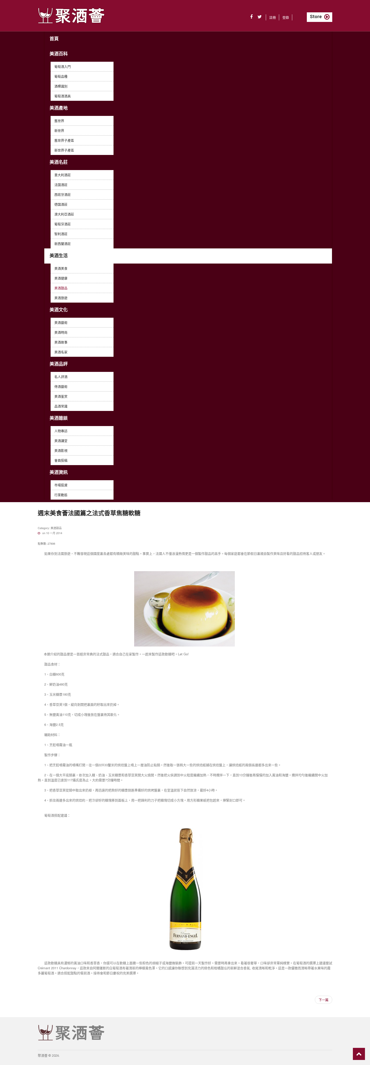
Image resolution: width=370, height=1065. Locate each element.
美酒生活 (59, 255)
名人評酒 (60, 376)
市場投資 (60, 484)
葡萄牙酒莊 (62, 223)
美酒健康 (60, 278)
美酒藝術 (60, 322)
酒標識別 (60, 86)
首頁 (54, 38)
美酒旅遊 (60, 297)
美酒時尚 (60, 332)
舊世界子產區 (64, 140)
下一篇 (323, 999)
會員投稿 (60, 460)
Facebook (251, 17)
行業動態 (60, 494)
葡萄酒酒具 (62, 95)
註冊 (272, 17)
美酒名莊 (59, 162)
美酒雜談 (59, 418)
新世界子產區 (64, 150)
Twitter (259, 17)
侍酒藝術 (60, 386)
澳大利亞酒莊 (64, 214)
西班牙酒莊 (62, 194)
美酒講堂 (60, 440)
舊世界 (59, 120)
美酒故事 (60, 342)
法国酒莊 (60, 184)
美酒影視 (60, 450)
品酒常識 (60, 406)
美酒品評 (59, 364)
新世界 (59, 130)
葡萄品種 (60, 76)
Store (316, 16)
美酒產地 (59, 108)
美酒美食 (60, 268)
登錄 (285, 17)
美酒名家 (60, 351)
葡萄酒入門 (62, 66)
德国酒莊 (60, 204)
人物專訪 (60, 430)
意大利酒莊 (62, 174)
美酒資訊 (59, 472)
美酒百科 (59, 53)
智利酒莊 (60, 233)
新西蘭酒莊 (62, 243)
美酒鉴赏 (60, 396)
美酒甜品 (60, 287)
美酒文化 (59, 309)
